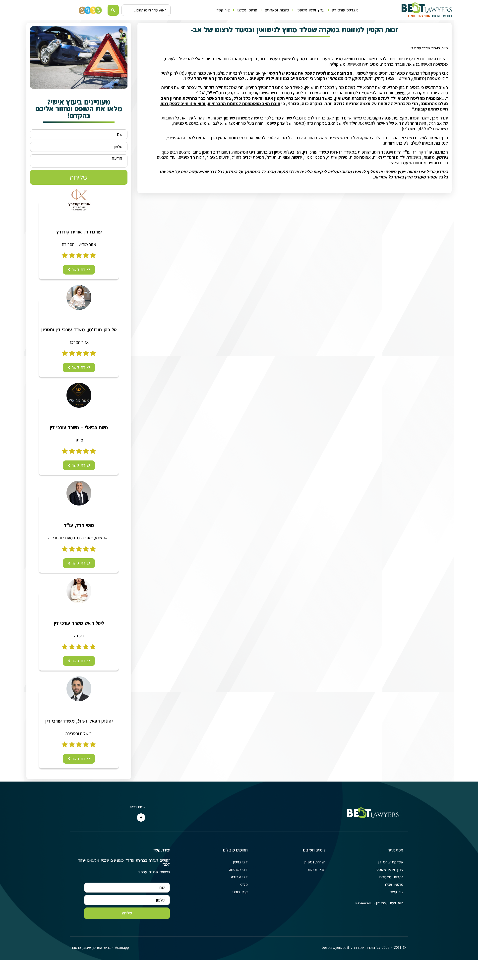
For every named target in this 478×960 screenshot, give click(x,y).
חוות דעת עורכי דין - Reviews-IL (379, 903)
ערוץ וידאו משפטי (310, 10)
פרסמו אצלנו (247, 10)
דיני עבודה (239, 877)
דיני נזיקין (240, 862)
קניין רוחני (240, 892)
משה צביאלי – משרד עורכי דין (79, 427)
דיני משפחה (238, 869)
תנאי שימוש (316, 869)
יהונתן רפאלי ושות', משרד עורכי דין (79, 721)
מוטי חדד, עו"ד (79, 525)
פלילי (243, 884)
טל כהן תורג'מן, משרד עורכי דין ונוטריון (79, 329)
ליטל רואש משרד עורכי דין (79, 623)
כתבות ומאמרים (277, 10)
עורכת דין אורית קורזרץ (79, 231)
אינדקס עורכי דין (345, 10)
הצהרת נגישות (314, 862)
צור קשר (223, 10)
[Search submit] (113, 10)
